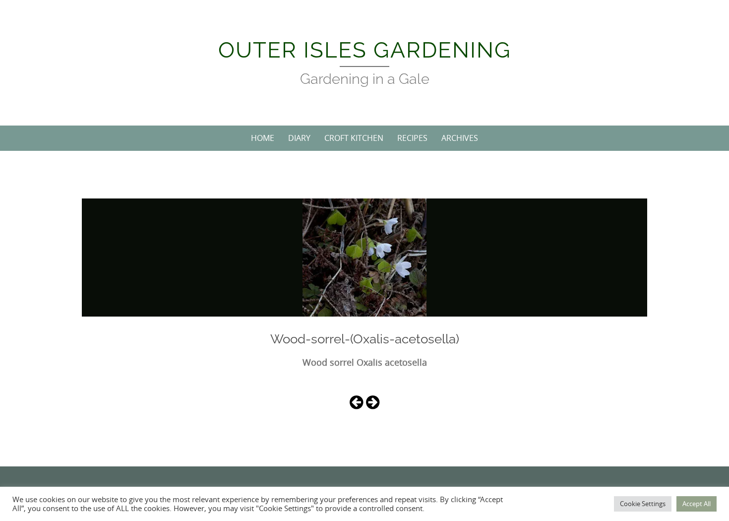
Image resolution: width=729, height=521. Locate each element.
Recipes (412, 137)
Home (262, 137)
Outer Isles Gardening (364, 50)
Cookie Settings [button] (643, 503)
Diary (299, 137)
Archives (459, 137)
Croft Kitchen (353, 137)
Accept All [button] (696, 503)
